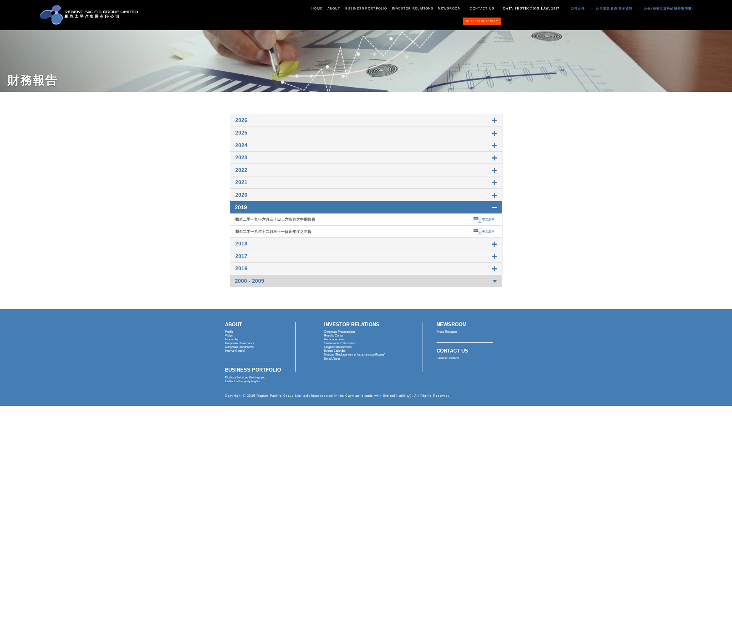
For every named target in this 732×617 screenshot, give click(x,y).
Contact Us (482, 8)
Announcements (334, 339)
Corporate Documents (239, 347)
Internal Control (235, 351)
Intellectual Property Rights (242, 381)
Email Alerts (332, 359)
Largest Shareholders (338, 347)
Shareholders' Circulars (339, 343)
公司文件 (578, 8)
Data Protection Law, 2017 (531, 8)
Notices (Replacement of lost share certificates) (354, 354)
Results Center (334, 335)
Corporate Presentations (339, 331)
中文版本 (488, 219)
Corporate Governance (239, 343)
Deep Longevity (482, 21)
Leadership (232, 339)
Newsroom (449, 8)
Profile (229, 331)
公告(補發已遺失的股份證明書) (668, 8)
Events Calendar (334, 351)
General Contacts (448, 358)
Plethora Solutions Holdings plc (245, 377)
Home (317, 8)
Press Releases (447, 331)
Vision (229, 335)
